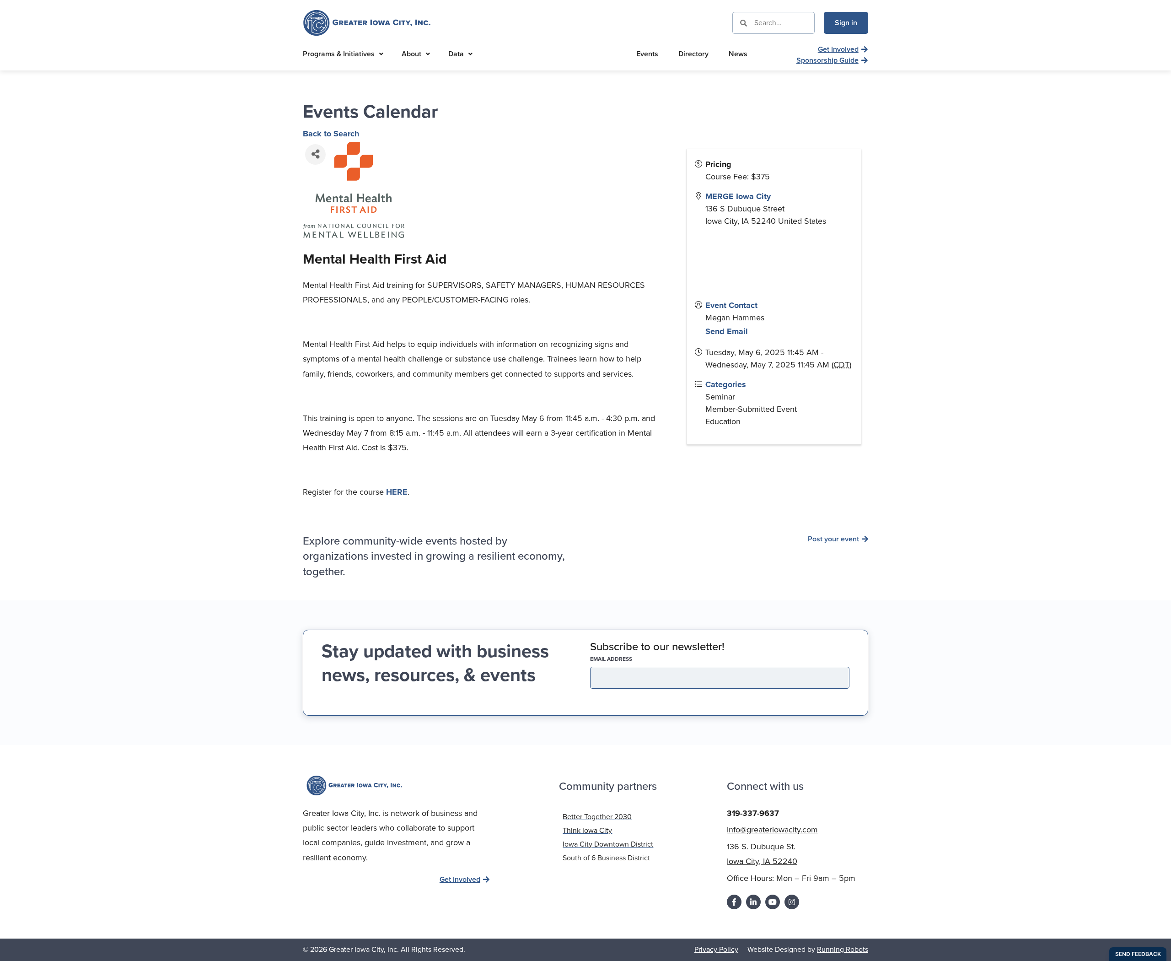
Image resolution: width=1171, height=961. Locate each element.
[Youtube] (772, 902)
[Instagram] (791, 902)
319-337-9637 (753, 813)
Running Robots (842, 949)
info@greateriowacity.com (772, 830)
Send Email (726, 331)
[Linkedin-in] (753, 902)
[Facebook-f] (734, 902)
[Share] (315, 154)
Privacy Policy (716, 949)
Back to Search (331, 134)
